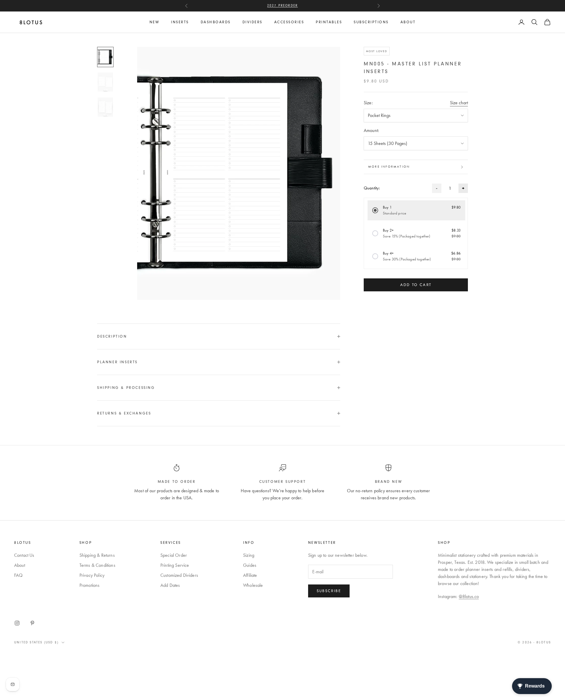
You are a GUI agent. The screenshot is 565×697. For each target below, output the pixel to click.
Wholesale (253, 585)
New (154, 22)
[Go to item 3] (105, 107)
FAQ (18, 575)
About (408, 22)
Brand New (388, 482)
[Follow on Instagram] (17, 623)
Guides (249, 565)
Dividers (252, 22)
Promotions (89, 585)
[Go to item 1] (105, 57)
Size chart (459, 103)
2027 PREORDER (282, 5)
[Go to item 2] (105, 82)
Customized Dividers (179, 575)
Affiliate (250, 575)
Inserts (180, 22)
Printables (329, 22)
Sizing (248, 555)
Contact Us (24, 555)
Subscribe (329, 591)
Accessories (289, 22)
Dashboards (216, 22)
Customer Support (282, 482)
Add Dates (170, 585)
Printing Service (174, 565)
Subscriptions (371, 22)
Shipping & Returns (97, 555)
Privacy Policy (91, 575)
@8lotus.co (469, 596)
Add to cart (416, 285)
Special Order (173, 555)
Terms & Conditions (97, 565)
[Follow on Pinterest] (32, 623)
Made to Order (177, 482)
